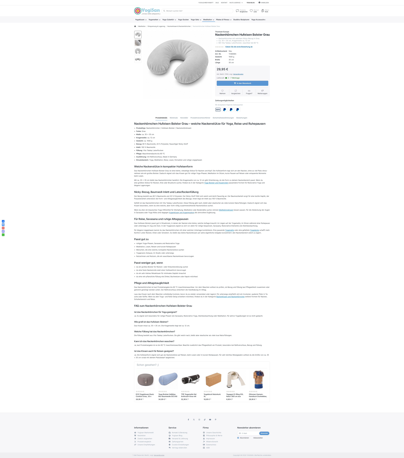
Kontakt (224, 2)
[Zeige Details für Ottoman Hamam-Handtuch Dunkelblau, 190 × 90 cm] (258, 379)
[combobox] (197, 11)
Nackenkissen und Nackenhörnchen (230, 297)
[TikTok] (204, 419)
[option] (138, 34)
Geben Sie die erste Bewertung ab (238, 47)
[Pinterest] (215, 419)
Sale (217, 2)
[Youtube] (210, 419)
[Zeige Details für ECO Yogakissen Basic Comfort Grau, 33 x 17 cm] (145, 379)
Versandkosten (238, 74)
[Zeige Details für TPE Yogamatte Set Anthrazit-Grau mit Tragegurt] (190, 379)
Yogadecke (254, 230)
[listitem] (177, 65)
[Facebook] (188, 419)
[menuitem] (141, 19)
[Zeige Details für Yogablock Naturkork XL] (213, 379)
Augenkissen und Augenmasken (181, 212)
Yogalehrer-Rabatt (205, 2)
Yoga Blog (251, 2)
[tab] (161, 117)
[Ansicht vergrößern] (177, 65)
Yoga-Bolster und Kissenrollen (216, 183)
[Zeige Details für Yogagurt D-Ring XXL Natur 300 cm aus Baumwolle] (236, 379)
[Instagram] (199, 419)
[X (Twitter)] (194, 419)
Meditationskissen (226, 210)
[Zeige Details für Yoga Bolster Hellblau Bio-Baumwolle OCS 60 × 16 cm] (168, 379)
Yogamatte (229, 230)
